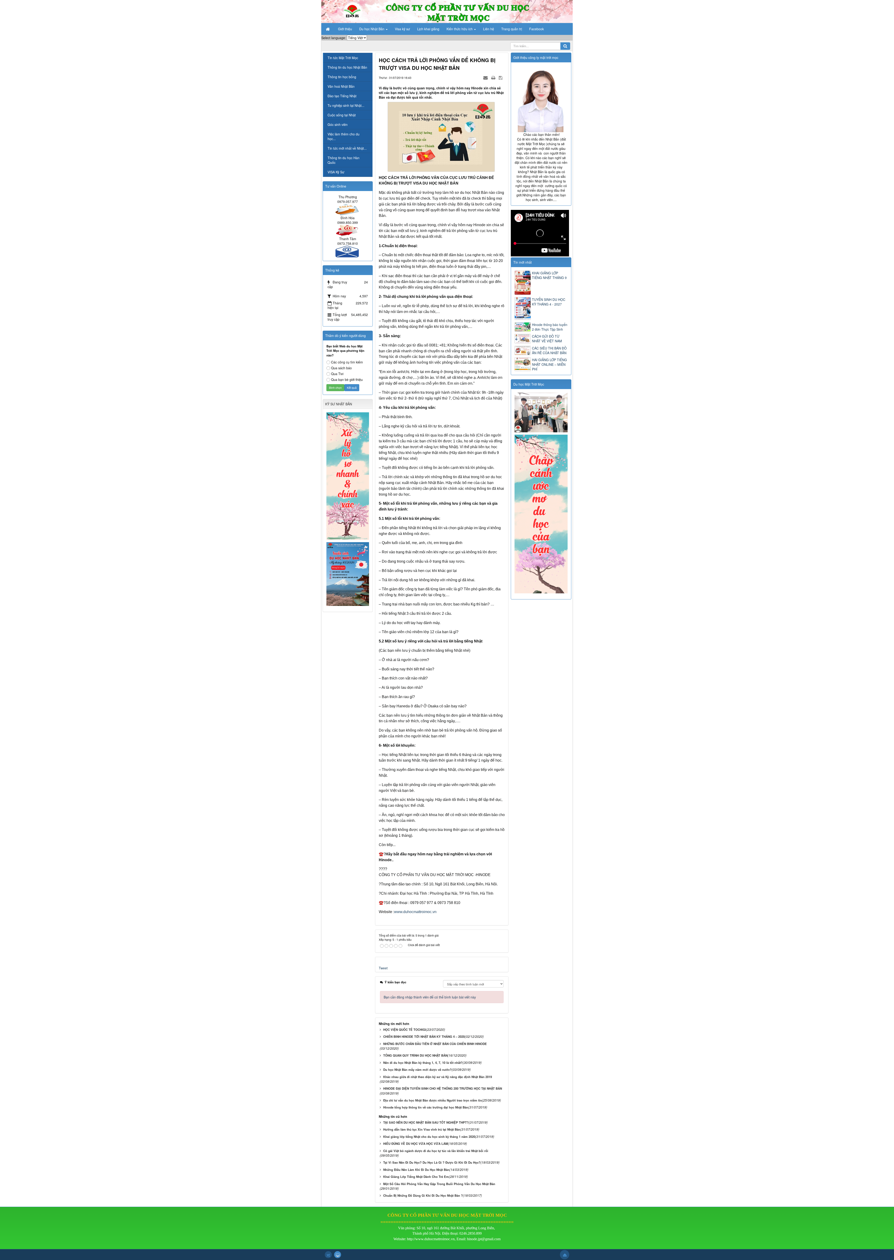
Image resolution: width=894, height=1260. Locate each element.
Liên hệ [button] (488, 29)
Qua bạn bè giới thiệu (347, 379)
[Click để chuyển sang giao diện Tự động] (328, 1254)
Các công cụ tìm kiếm (347, 362)
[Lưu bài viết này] (501, 77)
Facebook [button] (536, 29)
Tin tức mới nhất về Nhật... (347, 148)
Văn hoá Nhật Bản (341, 86)
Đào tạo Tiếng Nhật (342, 96)
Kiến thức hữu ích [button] (460, 29)
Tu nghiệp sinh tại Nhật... (346, 105)
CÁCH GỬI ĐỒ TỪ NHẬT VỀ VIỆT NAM (547, 338)
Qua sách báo (341, 368)
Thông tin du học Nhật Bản (347, 67)
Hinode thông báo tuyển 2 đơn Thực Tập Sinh (549, 327)
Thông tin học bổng (342, 76)
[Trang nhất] (328, 29)
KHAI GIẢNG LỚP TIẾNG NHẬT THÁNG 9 (549, 275)
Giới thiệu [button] (345, 29)
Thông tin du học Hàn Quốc (343, 160)
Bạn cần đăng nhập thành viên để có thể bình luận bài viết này (430, 997)
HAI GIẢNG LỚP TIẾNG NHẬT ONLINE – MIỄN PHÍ (549, 364)
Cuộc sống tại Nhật (342, 115)
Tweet (383, 968)
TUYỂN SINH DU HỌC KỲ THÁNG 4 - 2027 (548, 301)
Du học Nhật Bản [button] (372, 29)
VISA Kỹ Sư (336, 172)
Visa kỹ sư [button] (402, 29)
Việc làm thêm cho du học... (343, 136)
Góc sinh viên (338, 124)
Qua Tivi (337, 373)
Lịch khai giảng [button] (428, 29)
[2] (542, 412)
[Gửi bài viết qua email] (486, 77)
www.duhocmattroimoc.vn (415, 912)
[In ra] (493, 77)
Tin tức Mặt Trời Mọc (343, 57)
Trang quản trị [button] (511, 29)
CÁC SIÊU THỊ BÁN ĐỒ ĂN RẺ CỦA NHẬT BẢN (549, 350)
